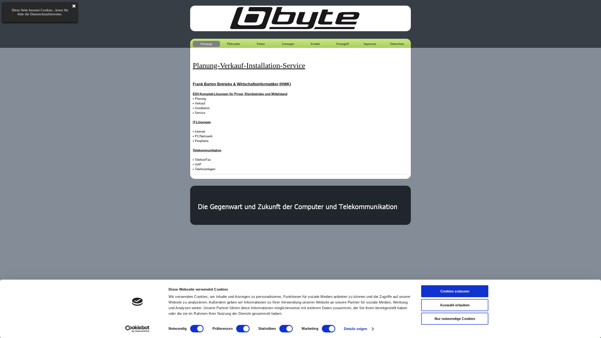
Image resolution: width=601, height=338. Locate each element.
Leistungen (288, 44)
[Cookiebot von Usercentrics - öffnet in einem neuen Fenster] (137, 328)
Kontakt (315, 44)
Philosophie (233, 44)
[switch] (243, 328)
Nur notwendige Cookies (455, 319)
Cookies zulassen (454, 291)
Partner (261, 44)
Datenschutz (397, 44)
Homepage (206, 44)
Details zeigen (355, 329)
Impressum (370, 44)
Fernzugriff (342, 44)
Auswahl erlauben (455, 305)
